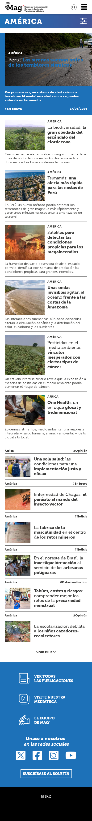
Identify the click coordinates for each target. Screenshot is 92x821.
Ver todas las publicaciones (53, 678)
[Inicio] (26, 7)
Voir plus (44, 652)
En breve (14, 108)
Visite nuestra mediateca (49, 699)
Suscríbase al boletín (46, 774)
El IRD (46, 796)
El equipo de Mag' (44, 720)
